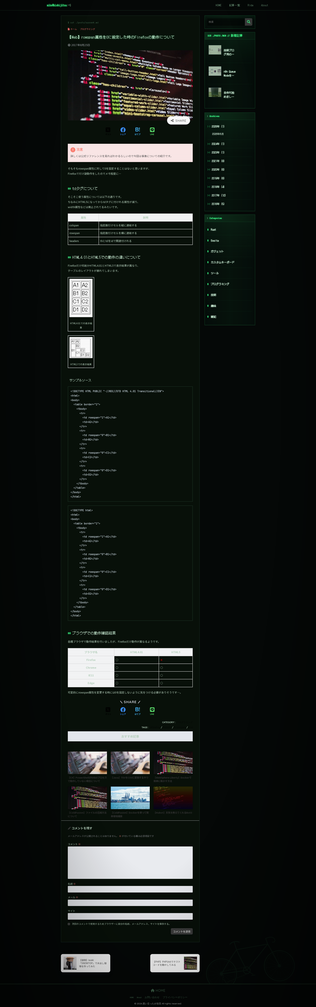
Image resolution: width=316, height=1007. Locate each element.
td (191, 727)
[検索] (248, 22)
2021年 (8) (218, 161)
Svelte (215, 240)
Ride (250, 5)
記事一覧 (234, 5)
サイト (71, 911)
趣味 (213, 306)
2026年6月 (218, 134)
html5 (167, 727)
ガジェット (217, 251)
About (264, 5)
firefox (156, 727)
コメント (74, 844)
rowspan (181, 727)
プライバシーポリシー (175, 997)
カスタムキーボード (223, 262)
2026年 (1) (218, 126)
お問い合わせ (152, 997)
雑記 (213, 317)
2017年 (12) (219, 195)
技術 (213, 295)
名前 (72, 883)
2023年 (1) (218, 152)
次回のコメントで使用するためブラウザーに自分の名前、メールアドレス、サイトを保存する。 (121, 923)
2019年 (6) (218, 178)
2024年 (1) (218, 144)
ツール (215, 273)
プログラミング (185, 722)
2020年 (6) (218, 170)
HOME (218, 5)
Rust (213, 230)
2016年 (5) (218, 204)
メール (73, 897)
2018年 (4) (218, 187)
